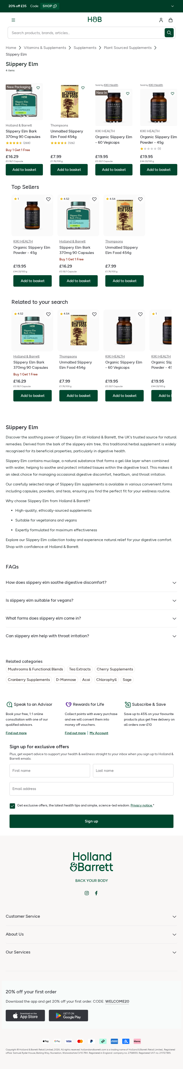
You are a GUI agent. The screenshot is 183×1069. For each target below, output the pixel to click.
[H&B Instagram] (87, 893)
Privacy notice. (142, 805)
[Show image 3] (28, 116)
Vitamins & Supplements (45, 47)
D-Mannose (66, 679)
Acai (86, 679)
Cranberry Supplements (29, 679)
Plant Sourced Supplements (128, 47)
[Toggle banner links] (172, 6)
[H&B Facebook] (96, 893)
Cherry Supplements (115, 669)
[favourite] (48, 199)
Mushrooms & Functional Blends (35, 669)
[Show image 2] (24, 116)
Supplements (85, 47)
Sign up (91, 821)
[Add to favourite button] (38, 88)
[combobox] (86, 33)
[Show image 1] (21, 116)
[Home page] (95, 20)
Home (11, 47)
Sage (127, 679)
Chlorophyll (106, 679)
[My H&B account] (161, 20)
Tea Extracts (80, 669)
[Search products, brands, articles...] (170, 33)
